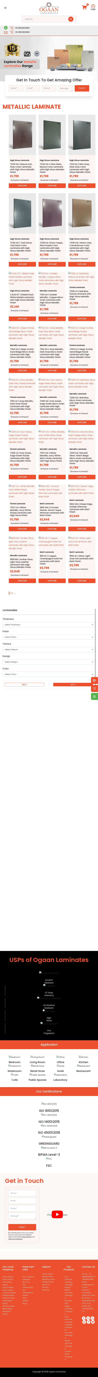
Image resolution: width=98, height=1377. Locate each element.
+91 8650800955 (22, 28)
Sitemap (45, 1290)
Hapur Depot (8, 1279)
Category (26, 1279)
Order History (47, 1274)
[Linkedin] (84, 1322)
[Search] (70, 19)
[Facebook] (84, 1318)
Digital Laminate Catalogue (68, 1310)
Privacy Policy (26, 1237)
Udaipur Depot (9, 1298)
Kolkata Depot (8, 1295)
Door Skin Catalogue (68, 1335)
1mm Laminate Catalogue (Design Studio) (69, 1282)
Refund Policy (47, 1277)
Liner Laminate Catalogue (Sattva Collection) (68, 1323)
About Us (26, 1282)
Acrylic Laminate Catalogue (68, 1345)
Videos (25, 1295)
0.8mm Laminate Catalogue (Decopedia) (68, 1296)
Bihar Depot (7, 1309)
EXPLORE (22, 185)
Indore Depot (8, 1287)
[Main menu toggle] (5, 8)
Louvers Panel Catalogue (68, 1355)
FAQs (24, 1298)
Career (25, 1301)
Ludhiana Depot (9, 1293)
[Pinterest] (88, 1322)
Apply (73, 684)
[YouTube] (93, 1322)
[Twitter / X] (88, 1318)
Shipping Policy (48, 1279)
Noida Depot (8, 1277)
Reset (24, 684)
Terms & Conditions (15, 1239)
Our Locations (28, 1277)
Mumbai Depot (9, 1306)
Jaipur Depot (8, 1290)
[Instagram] (92, 1318)
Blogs (24, 1303)
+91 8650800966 (22, 32)
